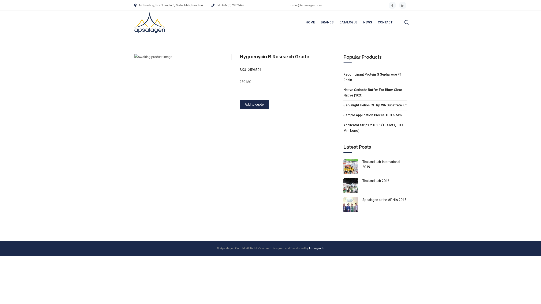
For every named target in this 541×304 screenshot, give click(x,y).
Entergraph (316, 248)
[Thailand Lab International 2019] (352, 166)
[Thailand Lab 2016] (352, 185)
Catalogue (348, 22)
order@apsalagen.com (306, 5)
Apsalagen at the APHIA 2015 (384, 200)
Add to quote (254, 104)
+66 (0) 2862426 (232, 5)
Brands (327, 22)
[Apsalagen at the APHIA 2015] (352, 204)
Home (310, 22)
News (367, 22)
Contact (385, 22)
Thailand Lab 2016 (375, 181)
